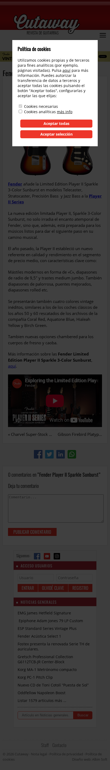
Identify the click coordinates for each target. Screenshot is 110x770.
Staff (45, 745)
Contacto (59, 745)
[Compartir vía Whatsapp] (72, 454)
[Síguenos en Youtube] (47, 556)
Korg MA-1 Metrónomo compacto (47, 669)
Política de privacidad (66, 754)
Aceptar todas (56, 123)
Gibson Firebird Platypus (80, 434)
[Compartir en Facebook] (38, 454)
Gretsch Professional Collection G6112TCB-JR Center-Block (45, 659)
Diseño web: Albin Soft (89, 759)
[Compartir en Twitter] (49, 454)
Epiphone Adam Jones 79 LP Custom (50, 620)
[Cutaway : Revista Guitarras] (46, 24)
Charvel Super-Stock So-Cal (35, 434)
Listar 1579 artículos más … (42, 700)
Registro (80, 588)
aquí (12, 366)
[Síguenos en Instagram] (57, 556)
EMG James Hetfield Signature (44, 612)
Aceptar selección (56, 134)
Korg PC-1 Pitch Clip (35, 677)
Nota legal (39, 754)
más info (64, 111)
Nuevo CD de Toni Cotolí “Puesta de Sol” (53, 685)
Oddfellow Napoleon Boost (41, 692)
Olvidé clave (53, 588)
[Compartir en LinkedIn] (60, 454)
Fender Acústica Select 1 (39, 636)
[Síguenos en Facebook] (37, 556)
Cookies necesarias (41, 106)
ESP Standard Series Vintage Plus (47, 628)
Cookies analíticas (40, 111)
